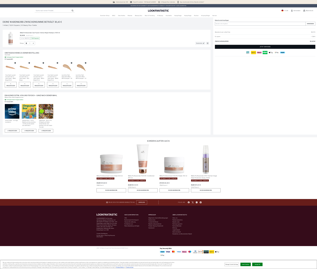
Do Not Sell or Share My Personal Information (106, 236)
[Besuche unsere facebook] (189, 202)
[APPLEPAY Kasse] (270, 52)
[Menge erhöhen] (33, 43)
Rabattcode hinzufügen (222, 20)
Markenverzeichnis (177, 220)
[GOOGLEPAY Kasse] (276, 52)
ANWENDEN (310, 23)
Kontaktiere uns (128, 224)
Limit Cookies (245, 264)
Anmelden (141, 202)
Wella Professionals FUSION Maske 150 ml (173, 176)
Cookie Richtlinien (153, 222)
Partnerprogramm (177, 224)
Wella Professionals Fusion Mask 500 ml (110, 176)
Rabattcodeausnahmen (154, 224)
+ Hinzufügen (10, 84)
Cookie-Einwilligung (102, 233)
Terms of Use (129, 267)
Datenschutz (151, 220)
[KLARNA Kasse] (259, 52)
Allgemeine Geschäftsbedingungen (158, 218)
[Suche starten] (73, 10)
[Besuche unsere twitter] (193, 202)
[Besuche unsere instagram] (197, 202)
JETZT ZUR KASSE (265, 46)
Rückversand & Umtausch (131, 220)
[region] (158, 264)
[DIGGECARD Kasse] (247, 52)
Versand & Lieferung (130, 222)
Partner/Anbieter (176, 226)
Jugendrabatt (176, 230)
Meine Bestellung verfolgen (131, 226)
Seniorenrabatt (176, 232)
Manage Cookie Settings (231, 264)
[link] (296, 10)
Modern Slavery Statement (155, 226)
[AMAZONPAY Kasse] (253, 52)
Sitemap (174, 228)
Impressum (151, 228)
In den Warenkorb (111, 190)
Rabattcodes (176, 222)
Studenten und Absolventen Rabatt (182, 234)
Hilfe (125, 218)
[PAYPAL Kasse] (282, 52)
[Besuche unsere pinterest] (201, 202)
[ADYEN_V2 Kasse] (265, 52)
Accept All (257, 264)
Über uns (175, 218)
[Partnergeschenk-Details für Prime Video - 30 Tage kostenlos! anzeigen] (18, 105)
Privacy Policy (120, 267)
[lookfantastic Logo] (158, 11)
